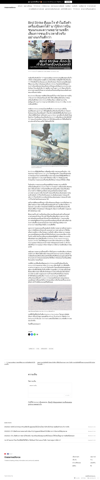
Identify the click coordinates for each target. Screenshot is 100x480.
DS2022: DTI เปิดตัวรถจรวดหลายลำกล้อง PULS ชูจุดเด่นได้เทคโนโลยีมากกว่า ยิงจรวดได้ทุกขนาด (35, 431)
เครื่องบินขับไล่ (44, 348)
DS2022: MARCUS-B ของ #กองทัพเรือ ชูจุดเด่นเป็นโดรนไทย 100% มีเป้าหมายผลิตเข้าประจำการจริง (36, 427)
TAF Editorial (53, 71)
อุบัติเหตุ (48, 71)
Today (57, 71)
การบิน (45, 71)
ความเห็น (67, 395)
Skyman (34, 71)
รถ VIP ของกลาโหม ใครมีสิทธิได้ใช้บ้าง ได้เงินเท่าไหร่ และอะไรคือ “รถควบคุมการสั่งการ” (32, 440)
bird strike (51, 348)
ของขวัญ (68, 1)
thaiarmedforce (9, 7)
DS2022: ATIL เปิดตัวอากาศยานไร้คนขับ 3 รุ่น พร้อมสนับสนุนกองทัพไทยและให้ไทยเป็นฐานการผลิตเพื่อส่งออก (39, 436)
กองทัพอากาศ (40, 71)
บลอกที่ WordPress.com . (90, 476)
